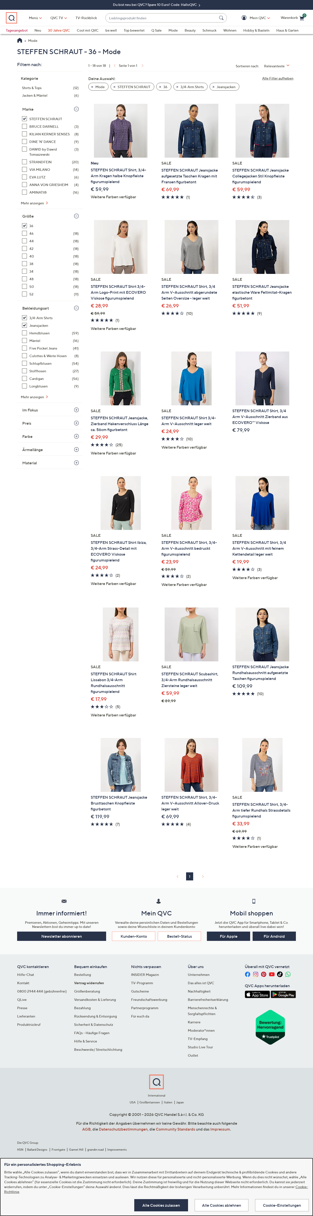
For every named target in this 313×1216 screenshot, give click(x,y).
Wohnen (229, 30)
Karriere (194, 1022)
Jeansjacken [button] (225, 87)
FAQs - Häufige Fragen (92, 1033)
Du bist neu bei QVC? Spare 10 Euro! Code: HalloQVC (155, 4)
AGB (86, 1129)
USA (133, 1102)
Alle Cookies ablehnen (221, 1205)
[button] (250, 18)
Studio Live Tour (200, 1047)
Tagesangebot (17, 30)
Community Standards (175, 1129)
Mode (173, 30)
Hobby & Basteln (256, 30)
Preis (26, 423)
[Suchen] (222, 17)
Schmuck (209, 30)
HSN (20, 1149)
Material (29, 462)
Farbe (27, 436)
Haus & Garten (287, 30)
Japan (180, 1102)
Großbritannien (149, 1102)
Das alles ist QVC (201, 983)
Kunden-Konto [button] (134, 936)
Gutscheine (140, 991)
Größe (28, 216)
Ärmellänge (32, 449)
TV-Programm (142, 983)
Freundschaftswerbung (149, 999)
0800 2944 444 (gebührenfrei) (42, 991)
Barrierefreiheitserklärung (208, 999)
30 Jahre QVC (59, 30)
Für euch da (140, 1016)
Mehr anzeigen (33, 203)
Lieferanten (26, 1016)
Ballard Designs (37, 1149)
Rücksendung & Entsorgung (95, 1016)
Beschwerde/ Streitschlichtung (98, 1049)
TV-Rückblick (86, 18)
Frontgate (58, 1149)
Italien (168, 1102)
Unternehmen (199, 974)
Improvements (117, 1149)
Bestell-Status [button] (179, 936)
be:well (111, 30)
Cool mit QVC (88, 30)
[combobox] (161, 18)
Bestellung (82, 974)
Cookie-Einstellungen (282, 1205)
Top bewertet (134, 30)
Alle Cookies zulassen (161, 1205)
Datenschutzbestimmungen (123, 1129)
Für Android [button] (274, 936)
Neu (37, 30)
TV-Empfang (198, 1039)
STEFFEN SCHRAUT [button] (133, 87)
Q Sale (156, 30)
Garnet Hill (76, 1149)
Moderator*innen (201, 1030)
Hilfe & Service (85, 1041)
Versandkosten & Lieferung (95, 999)
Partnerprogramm (144, 1008)
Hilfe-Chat (25, 974)
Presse (22, 1008)
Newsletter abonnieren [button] (61, 936)
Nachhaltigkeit (199, 991)
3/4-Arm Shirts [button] (192, 87)
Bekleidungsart (35, 308)
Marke (28, 109)
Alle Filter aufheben (277, 78)
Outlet (193, 1055)
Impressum (220, 1129)
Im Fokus (30, 410)
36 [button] (165, 87)
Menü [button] (33, 18)
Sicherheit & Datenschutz (93, 1024)
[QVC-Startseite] (19, 41)
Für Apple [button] (228, 936)
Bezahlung (82, 1008)
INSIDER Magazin (145, 974)
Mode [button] (100, 87)
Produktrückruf (29, 1024)
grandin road (95, 1149)
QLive (22, 999)
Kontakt (23, 983)
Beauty (190, 30)
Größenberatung (87, 991)
